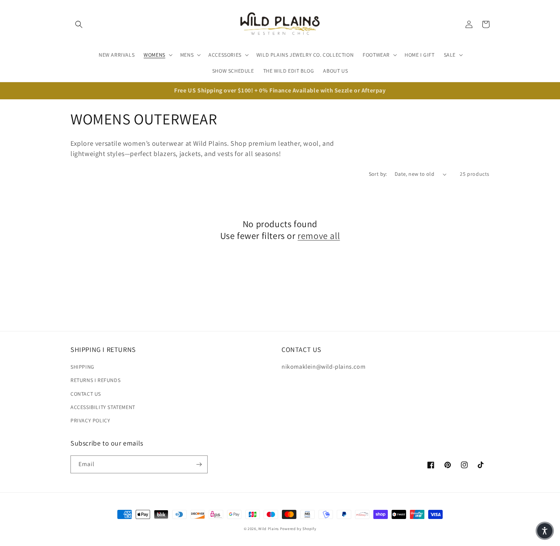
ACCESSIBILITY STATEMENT (102, 407)
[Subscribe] (198, 464)
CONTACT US (85, 393)
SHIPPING (82, 366)
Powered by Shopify (298, 528)
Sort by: (378, 173)
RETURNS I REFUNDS (95, 380)
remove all (319, 236)
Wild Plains (268, 528)
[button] (78, 24)
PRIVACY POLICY (90, 420)
